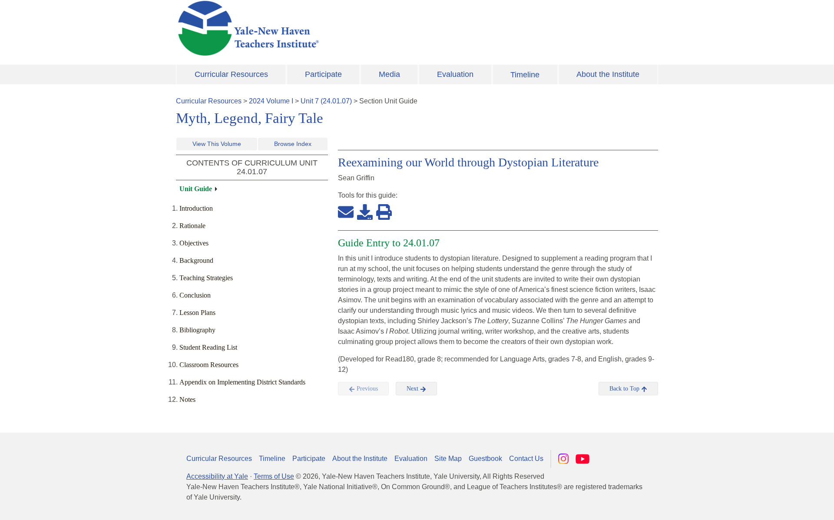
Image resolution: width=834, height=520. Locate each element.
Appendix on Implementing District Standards (242, 382)
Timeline (524, 74)
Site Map (448, 458)
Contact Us (526, 458)
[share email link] (346, 212)
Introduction (196, 208)
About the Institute (607, 74)
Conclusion (195, 295)
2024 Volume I (271, 101)
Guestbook (485, 458)
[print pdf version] (384, 212)
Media (389, 74)
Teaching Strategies (206, 278)
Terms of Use (274, 476)
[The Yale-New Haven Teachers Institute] (334, 28)
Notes (187, 399)
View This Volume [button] (216, 143)
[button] (784, 504)
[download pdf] (365, 212)
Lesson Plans (197, 312)
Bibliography (197, 330)
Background (196, 260)
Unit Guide (195, 188)
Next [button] (413, 388)
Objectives (193, 243)
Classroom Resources (208, 364)
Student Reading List (208, 347)
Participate (323, 74)
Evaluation (455, 74)
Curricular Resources (231, 74)
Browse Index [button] (292, 143)
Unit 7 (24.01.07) (326, 101)
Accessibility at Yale (217, 476)
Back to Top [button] (625, 388)
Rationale (192, 225)
